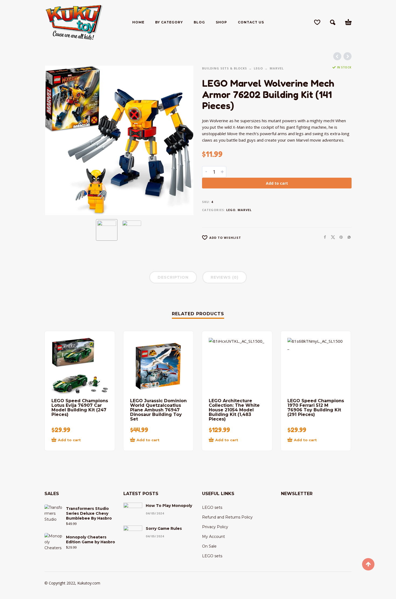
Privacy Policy (215, 526)
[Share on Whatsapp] (347, 237)
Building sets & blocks (224, 68)
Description (173, 277)
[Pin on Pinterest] (339, 237)
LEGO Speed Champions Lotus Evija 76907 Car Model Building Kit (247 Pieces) (79, 407)
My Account (213, 536)
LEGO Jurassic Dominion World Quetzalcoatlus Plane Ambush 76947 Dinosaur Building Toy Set (158, 410)
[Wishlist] (317, 22)
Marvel (277, 68)
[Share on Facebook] (323, 237)
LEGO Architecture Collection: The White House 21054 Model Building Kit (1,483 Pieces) (234, 410)
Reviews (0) (224, 277)
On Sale (209, 546)
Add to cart (277, 183)
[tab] (173, 278)
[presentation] (55, 140)
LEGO (258, 68)
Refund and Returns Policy (227, 517)
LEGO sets (212, 507)
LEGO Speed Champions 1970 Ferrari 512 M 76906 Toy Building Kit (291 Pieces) (315, 407)
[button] (332, 22)
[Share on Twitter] (331, 237)
